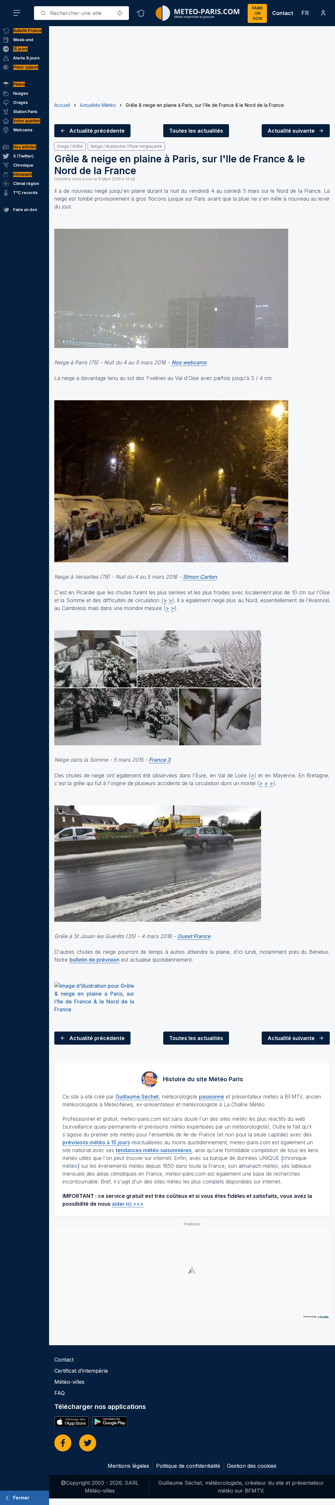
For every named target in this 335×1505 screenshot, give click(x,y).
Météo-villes (69, 1382)
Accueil (62, 105)
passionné (211, 1096)
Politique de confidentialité (188, 1466)
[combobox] (81, 13)
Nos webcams (189, 362)
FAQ (59, 1393)
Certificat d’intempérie (81, 1370)
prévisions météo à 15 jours (96, 1142)
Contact (282, 13)
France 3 (159, 759)
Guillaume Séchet (137, 1096)
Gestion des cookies (251, 1466)
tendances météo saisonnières (153, 1150)
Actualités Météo (98, 105)
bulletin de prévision (94, 959)
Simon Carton (200, 576)
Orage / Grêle (70, 146)
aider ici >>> (128, 1203)
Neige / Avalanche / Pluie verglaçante (126, 146)
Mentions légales (128, 1466)
